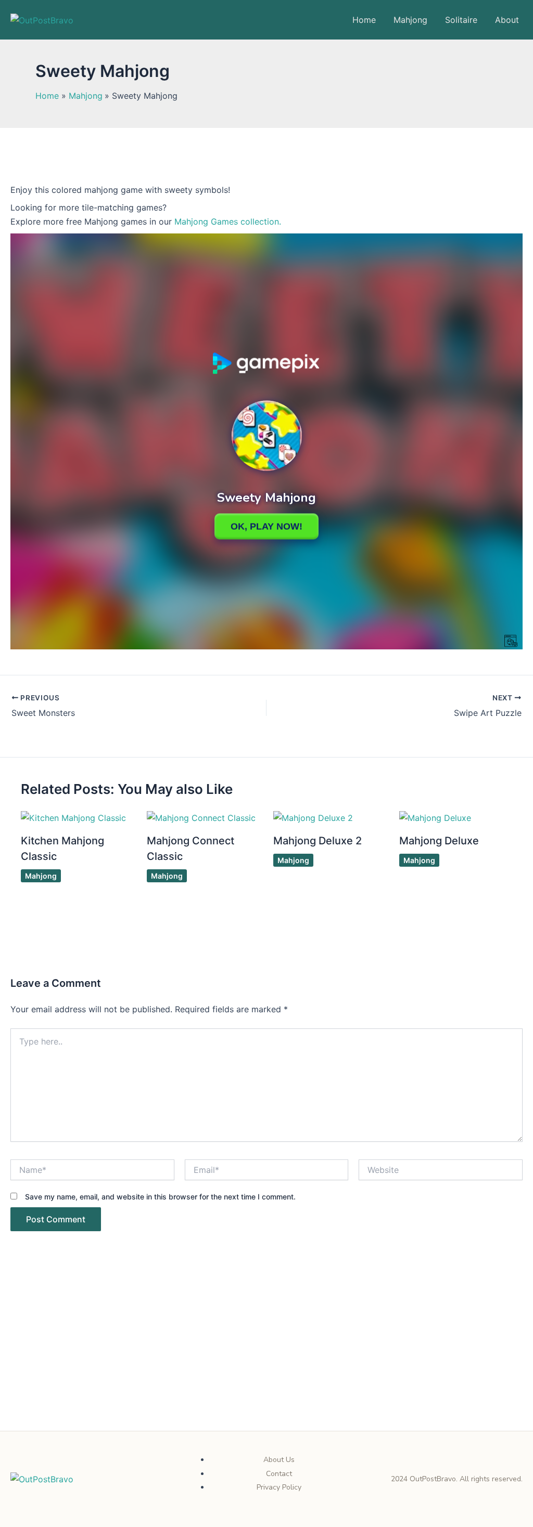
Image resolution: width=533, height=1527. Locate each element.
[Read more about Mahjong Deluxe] (435, 817)
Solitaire (461, 20)
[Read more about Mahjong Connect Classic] (201, 817)
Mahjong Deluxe (439, 840)
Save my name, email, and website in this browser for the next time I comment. (160, 1196)
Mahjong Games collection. (226, 221)
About (507, 20)
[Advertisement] (266, 1354)
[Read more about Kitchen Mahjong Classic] (73, 817)
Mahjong (410, 20)
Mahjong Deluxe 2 (317, 840)
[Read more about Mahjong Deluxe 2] (313, 817)
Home (364, 20)
